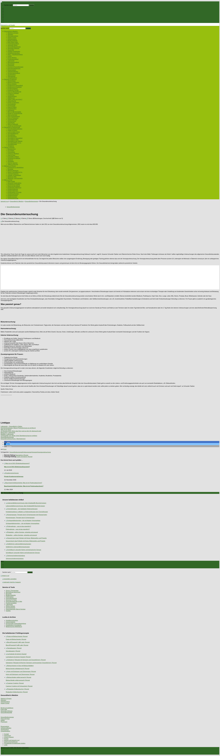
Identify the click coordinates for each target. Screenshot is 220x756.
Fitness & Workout (13, 153)
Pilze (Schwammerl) (14, 116)
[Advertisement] (52, 238)
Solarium (10, 160)
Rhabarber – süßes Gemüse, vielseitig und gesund (21, 535)
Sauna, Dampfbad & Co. (15, 172)
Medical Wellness (13, 170)
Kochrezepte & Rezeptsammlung (16, 623)
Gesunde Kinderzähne (14, 183)
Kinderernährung (13, 189)
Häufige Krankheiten (14, 51)
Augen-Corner (12, 37)
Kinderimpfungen (13, 190)
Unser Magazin (8, 14)
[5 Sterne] (29, 218)
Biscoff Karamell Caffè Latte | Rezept (17, 645)
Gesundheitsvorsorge (14, 47)
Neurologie (11, 64)
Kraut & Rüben (12, 107)
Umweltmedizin (12, 77)
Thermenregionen (13, 173)
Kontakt (6, 734)
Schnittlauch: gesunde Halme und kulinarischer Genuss (23, 552)
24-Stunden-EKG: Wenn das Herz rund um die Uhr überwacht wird (21, 431)
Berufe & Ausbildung (7, 708)
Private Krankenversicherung (13, 476)
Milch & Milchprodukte (14, 112)
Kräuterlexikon (12, 108)
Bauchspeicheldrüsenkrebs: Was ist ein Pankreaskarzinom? (23, 486)
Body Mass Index (13, 42)
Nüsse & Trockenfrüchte (15, 113)
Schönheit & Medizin (14, 158)
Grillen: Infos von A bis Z (15, 99)
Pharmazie (11, 65)
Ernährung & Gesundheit (15, 85)
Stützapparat (11, 76)
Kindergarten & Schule (14, 192)
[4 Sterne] (23, 218)
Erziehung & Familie (14, 184)
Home (6, 8)
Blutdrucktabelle (12, 40)
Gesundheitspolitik (6, 712)
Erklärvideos (9, 597)
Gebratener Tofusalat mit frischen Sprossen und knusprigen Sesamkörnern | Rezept (31, 662)
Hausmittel (11, 50)
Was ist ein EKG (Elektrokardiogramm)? (17, 467)
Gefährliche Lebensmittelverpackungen (18, 547)
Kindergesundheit (13, 59)
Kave (4, 449)
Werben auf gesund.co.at (11, 740)
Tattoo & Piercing (13, 164)
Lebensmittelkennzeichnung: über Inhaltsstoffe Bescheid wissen (25, 506)
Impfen (10, 56)
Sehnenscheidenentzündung (14, 558)
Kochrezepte (11, 105)
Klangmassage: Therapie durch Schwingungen (20, 517)
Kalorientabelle (10, 622)
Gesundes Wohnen (13, 48)
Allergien (10, 34)
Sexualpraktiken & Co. (14, 142)
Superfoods (11, 122)
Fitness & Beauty (9, 17)
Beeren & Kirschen (13, 82)
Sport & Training (12, 163)
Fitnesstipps (11, 152)
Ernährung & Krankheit (14, 87)
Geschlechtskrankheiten (15, 129)
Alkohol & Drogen (13, 33)
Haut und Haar (5, 718)
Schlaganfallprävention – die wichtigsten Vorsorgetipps (22, 523)
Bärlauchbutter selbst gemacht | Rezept (18, 680)
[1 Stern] (3, 218)
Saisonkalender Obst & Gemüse (15, 609)
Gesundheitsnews (11, 598)
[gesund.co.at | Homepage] (5, 2)
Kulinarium (11, 110)
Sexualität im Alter (13, 139)
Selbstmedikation (13, 71)
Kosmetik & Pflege (13, 156)
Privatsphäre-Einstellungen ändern (14, 743)
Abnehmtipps (12, 81)
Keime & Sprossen (13, 102)
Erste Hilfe (4, 709)
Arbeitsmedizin (12, 39)
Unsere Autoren (9, 737)
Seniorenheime (10, 607)
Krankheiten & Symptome (13, 625)
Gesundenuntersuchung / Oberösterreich (13, 439)
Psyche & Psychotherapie (15, 67)
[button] (7, 442)
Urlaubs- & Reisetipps (14, 175)
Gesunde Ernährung (10, 11)
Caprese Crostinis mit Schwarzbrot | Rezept (19, 686)
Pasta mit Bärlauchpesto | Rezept (16, 639)
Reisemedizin (12, 70)
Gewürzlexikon (12, 96)
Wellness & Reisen (10, 19)
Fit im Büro (11, 150)
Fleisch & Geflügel (13, 93)
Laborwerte (11, 60)
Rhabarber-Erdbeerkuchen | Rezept (17, 692)
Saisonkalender (12, 119)
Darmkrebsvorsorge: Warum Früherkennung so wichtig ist (18, 428)
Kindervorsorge (12, 197)
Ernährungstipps (13, 88)
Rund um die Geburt (14, 186)
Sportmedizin (12, 74)
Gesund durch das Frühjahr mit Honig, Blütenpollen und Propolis (25, 541)
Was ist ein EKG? (6, 429)
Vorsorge (34, 452)
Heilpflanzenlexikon (14, 53)
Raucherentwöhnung (14, 68)
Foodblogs (11, 95)
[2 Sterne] (9, 218)
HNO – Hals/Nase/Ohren (15, 54)
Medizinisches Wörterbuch (14, 626)
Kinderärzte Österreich (14, 187)
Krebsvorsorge (27, 452)
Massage (10, 169)
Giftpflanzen (11, 98)
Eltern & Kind (8, 20)
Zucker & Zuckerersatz (14, 125)
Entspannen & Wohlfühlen (16, 167)
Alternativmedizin (13, 36)
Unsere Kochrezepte (10, 13)
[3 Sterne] (16, 218)
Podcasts (7, 22)
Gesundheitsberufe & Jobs (14, 601)
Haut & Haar (11, 155)
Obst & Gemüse (12, 115)
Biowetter (9, 593)
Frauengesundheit (13, 43)
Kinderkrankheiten (13, 194)
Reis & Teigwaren (13, 118)
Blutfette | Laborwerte (7, 434)
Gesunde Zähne (12, 45)
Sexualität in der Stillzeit (15, 141)
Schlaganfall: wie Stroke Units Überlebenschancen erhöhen (19, 435)
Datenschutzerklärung (11, 742)
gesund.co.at (5, 201)
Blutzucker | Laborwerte (8, 432)
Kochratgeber (12, 104)
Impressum (7, 735)
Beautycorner (12, 149)
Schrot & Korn (12, 121)
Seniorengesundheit (14, 73)
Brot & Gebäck (12, 84)
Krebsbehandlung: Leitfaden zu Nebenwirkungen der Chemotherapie (27, 512)
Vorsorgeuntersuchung (44, 452)
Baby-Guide (11, 181)
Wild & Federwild (13, 124)
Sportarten (11, 161)
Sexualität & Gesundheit (15, 138)
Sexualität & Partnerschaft (12, 16)
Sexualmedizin (12, 136)
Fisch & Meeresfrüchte (14, 91)
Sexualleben (11, 135)
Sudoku (8, 610)
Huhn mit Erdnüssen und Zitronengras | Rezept (20, 674)
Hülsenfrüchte (12, 101)
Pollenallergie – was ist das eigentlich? (18, 529)
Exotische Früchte (13, 90)
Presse (6, 738)
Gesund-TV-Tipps (11, 600)
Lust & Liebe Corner (14, 132)
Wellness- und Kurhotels (15, 178)
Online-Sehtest (10, 606)
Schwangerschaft (13, 198)
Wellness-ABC (12, 177)
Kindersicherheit (13, 195)
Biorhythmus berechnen (13, 592)
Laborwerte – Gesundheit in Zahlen (11, 426)
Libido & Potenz (12, 130)
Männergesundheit (13, 62)
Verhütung (11, 146)
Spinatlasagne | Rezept (13, 651)
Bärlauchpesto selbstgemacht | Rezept (17, 668)
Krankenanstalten (11, 603)
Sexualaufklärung (13, 133)
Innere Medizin (12, 57)
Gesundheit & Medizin (11, 9)
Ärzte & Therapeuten (12, 590)
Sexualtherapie (12, 144)
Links (5, 745)
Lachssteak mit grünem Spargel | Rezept (18, 657)
